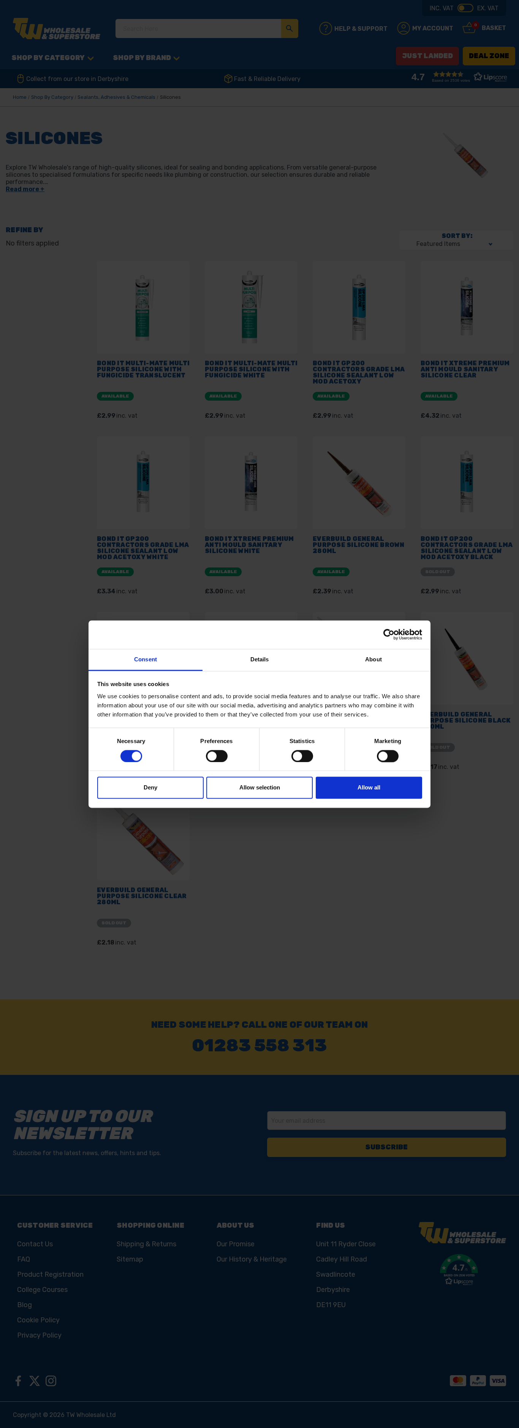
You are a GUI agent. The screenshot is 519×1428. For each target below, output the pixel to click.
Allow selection (259, 788)
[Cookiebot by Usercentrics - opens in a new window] (389, 634)
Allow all (369, 788)
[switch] (217, 756)
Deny (150, 788)
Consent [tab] (145, 659)
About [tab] (373, 659)
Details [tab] (259, 659)
